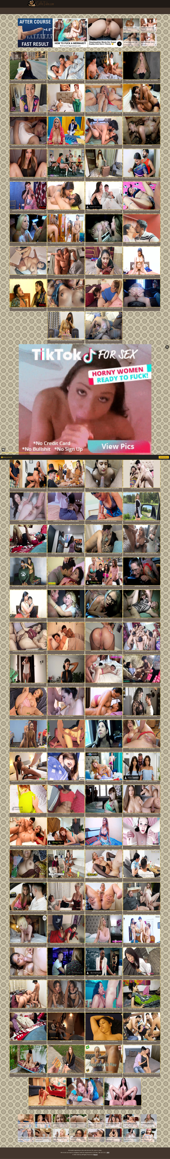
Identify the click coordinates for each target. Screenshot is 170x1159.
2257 (108, 1157)
